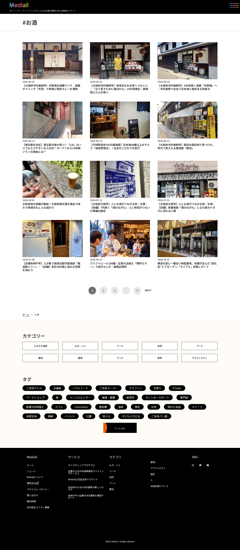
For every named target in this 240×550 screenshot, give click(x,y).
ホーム (25, 314)
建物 (80, 357)
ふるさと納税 (40, 345)
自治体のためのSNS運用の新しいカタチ (86, 488)
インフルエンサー (80, 397)
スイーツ (197, 407)
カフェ (59, 407)
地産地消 (31, 416)
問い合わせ (32, 495)
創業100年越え (35, 407)
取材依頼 (31, 501)
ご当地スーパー (108, 388)
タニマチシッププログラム (81, 465)
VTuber (177, 388)
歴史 (153, 474)
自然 (160, 345)
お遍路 (57, 388)
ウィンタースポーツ (157, 397)
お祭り (157, 388)
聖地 (40, 357)
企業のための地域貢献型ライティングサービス (86, 472)
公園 (89, 416)
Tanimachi (81, 407)
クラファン (135, 388)
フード (120, 345)
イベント (69, 416)
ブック (120, 357)
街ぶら (107, 416)
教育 (160, 357)
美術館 (103, 407)
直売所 (130, 397)
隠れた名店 (174, 407)
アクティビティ (199, 357)
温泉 (120, 407)
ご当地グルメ (34, 388)
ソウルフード (80, 388)
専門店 (184, 397)
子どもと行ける (131, 416)
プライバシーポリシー (38, 489)
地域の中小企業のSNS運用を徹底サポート (86, 496)
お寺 (153, 407)
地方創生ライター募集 (38, 507)
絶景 (50, 416)
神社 (137, 407)
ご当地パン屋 (159, 416)
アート (199, 345)
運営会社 (31, 483)
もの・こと (80, 345)
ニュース (31, 471)
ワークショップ (35, 397)
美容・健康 (108, 397)
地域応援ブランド (160, 486)
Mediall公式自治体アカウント (83, 479)
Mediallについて (35, 477)
